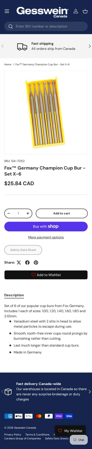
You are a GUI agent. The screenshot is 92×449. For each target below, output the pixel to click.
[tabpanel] (46, 329)
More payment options (46, 237)
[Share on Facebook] (27, 262)
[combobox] (46, 26)
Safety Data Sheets (56, 438)
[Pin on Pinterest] (36, 262)
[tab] (14, 295)
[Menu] (7, 11)
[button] (85, 11)
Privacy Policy (12, 434)
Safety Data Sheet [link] (23, 250)
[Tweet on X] (19, 262)
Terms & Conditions (37, 434)
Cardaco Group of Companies (22, 438)
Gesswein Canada (25, 427)
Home (7, 64)
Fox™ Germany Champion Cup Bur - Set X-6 (42, 64)
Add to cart (61, 213)
